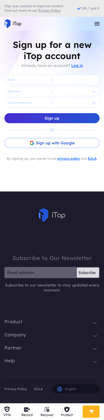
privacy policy (68, 158)
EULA (92, 158)
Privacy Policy (15, 389)
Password (13, 91)
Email (11, 80)
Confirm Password (19, 103)
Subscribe (87, 272)
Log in (77, 65)
